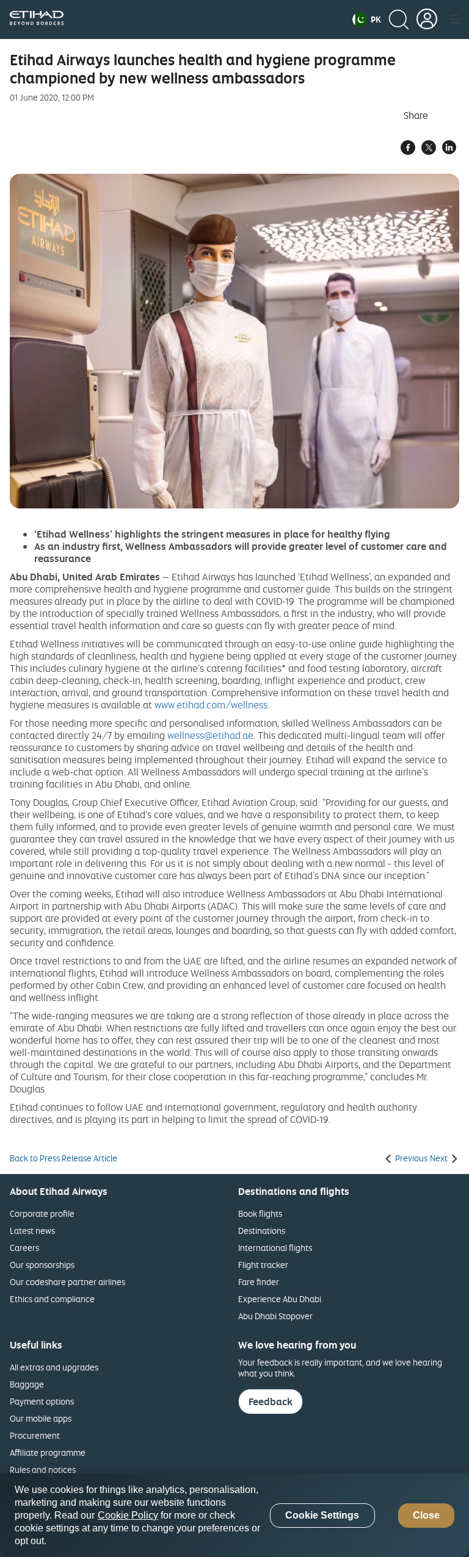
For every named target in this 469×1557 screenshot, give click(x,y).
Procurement (35, 1435)
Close (426, 1515)
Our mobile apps (40, 1418)
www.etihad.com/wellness (211, 704)
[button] (366, 19)
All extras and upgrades (54, 1367)
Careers (24, 1247)
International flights (275, 1247)
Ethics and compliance (52, 1299)
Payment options (42, 1401)
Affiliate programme (47, 1452)
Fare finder (258, 1282)
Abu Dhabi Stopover (275, 1316)
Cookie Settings (322, 1515)
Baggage (27, 1384)
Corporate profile (42, 1213)
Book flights (260, 1213)
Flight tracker (263, 1264)
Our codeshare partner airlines (67, 1282)
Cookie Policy (128, 1515)
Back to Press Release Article (63, 1158)
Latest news (32, 1230)
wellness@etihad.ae (210, 735)
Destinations (261, 1230)
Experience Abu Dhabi (279, 1299)
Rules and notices (43, 1469)
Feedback (271, 1401)
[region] (234, 1515)
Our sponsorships (42, 1264)
